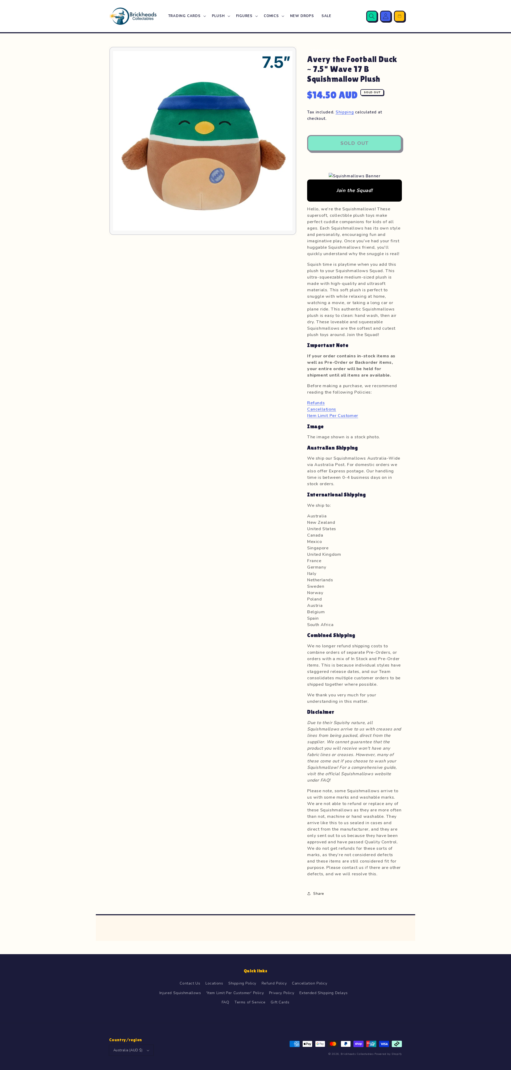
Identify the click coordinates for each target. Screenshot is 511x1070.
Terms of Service (250, 1002)
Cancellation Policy (309, 983)
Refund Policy (274, 983)
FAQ (225, 1002)
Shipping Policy (242, 983)
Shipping (345, 112)
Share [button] (318, 893)
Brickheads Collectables (357, 1054)
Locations (214, 983)
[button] (186, 16)
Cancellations (321, 409)
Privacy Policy (281, 992)
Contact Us (190, 983)
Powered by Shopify (388, 1054)
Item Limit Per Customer (332, 416)
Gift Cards (280, 1002)
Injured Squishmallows (180, 992)
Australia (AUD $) (128, 1050)
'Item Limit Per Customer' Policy (235, 992)
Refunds (316, 403)
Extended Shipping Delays (323, 992)
